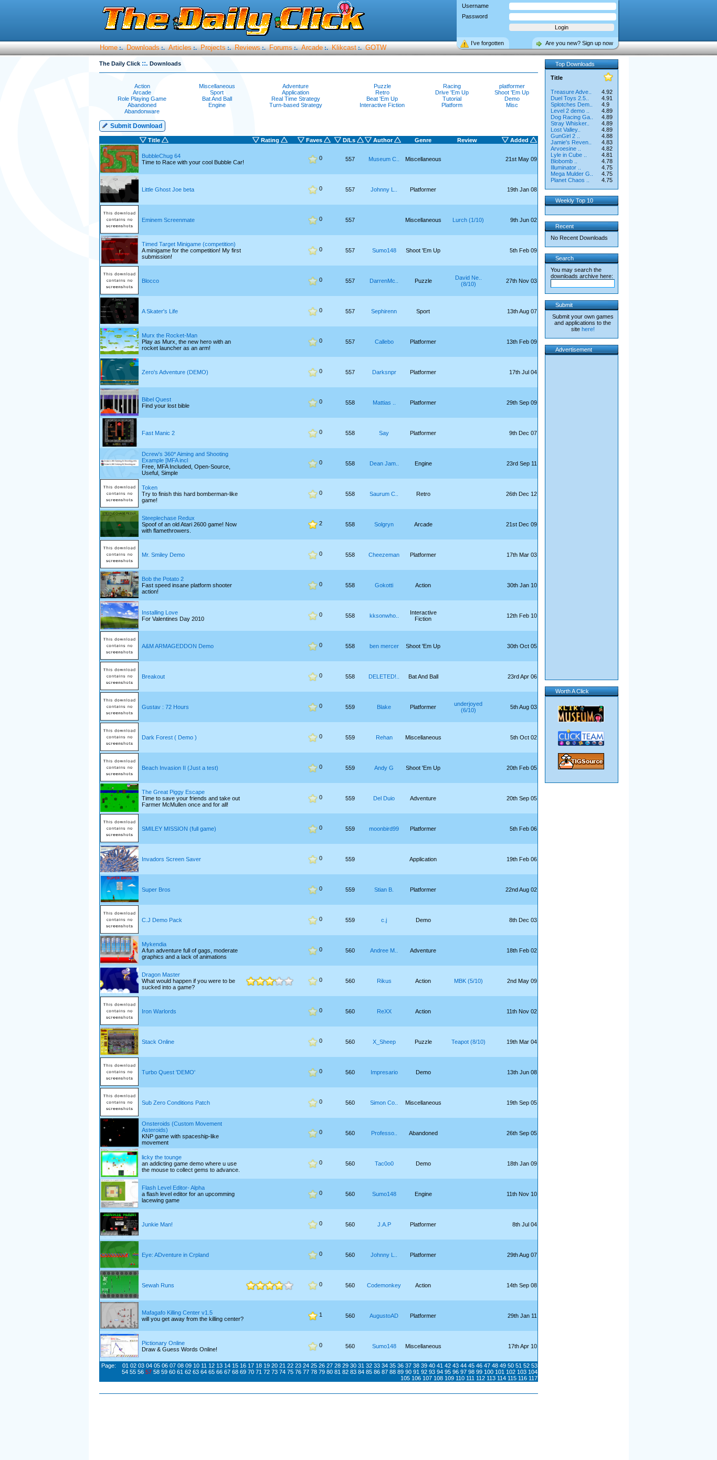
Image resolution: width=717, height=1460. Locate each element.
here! (588, 329)
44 (463, 1365)
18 (259, 1365)
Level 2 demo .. (570, 111)
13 (219, 1365)
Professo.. (384, 1133)
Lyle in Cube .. (569, 155)
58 (156, 1372)
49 (503, 1365)
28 (337, 1365)
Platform (451, 105)
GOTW (375, 47)
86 (377, 1372)
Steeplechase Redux (168, 518)
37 (408, 1365)
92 (424, 1372)
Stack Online (158, 1042)
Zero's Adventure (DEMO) (175, 372)
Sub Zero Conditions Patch (176, 1102)
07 (173, 1365)
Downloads (143, 47)
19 (266, 1365)
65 (211, 1372)
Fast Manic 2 (158, 433)
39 (424, 1365)
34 (385, 1365)
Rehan (384, 737)
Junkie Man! (157, 1224)
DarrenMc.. (384, 281)
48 (495, 1365)
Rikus (384, 981)
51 (518, 1365)
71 (259, 1372)
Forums (280, 47)
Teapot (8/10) (468, 1042)
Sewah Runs (158, 1285)
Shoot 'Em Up (511, 92)
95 (448, 1372)
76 (298, 1372)
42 (448, 1365)
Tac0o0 (384, 1163)
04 (149, 1365)
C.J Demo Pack (162, 920)
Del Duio (384, 798)
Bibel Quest (156, 399)
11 (204, 1365)
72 (266, 1372)
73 (274, 1372)
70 (251, 1372)
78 (314, 1372)
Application (295, 92)
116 (522, 1378)
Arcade (312, 47)
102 (510, 1372)
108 (438, 1378)
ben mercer (384, 646)
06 (165, 1365)
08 (180, 1365)
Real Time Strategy (295, 99)
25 (314, 1365)
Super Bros (156, 889)
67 (227, 1372)
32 (369, 1365)
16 (243, 1365)
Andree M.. (384, 950)
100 (488, 1372)
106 (416, 1378)
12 (211, 1365)
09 (188, 1365)
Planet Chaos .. (570, 180)
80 (329, 1372)
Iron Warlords (159, 1011)
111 (470, 1378)
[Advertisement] (321, 1427)
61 (180, 1372)
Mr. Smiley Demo (163, 555)
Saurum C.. (384, 494)
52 (526, 1365)
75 (290, 1372)
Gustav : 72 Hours (165, 707)
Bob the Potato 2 (163, 579)
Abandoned (142, 105)
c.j (384, 920)
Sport (217, 92)
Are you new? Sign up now (579, 43)
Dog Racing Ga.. (572, 117)
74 (282, 1372)
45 (471, 1365)
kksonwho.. (384, 615)
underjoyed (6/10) (468, 707)
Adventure (295, 86)
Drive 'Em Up (452, 92)
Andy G (384, 768)
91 (416, 1372)
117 (533, 1378)
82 (345, 1372)
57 (148, 1372)
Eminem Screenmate (168, 220)
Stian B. (384, 889)
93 (432, 1372)
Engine (217, 105)
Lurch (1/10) (468, 220)
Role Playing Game (142, 99)
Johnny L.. (384, 189)
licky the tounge (162, 1157)
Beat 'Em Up (382, 99)
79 (322, 1372)
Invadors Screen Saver (171, 859)
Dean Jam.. (384, 463)
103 (521, 1372)
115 (512, 1378)
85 (369, 1372)
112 (480, 1378)
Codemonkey (384, 1285)
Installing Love (160, 612)
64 (204, 1372)
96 (455, 1372)
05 (157, 1365)
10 (196, 1365)
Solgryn (384, 524)
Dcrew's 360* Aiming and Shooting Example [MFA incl (185, 457)
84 (361, 1372)
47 (487, 1365)
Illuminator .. (566, 167)
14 (227, 1365)
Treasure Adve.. (571, 92)
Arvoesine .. (566, 148)
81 (337, 1372)
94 (440, 1372)
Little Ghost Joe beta (168, 189)
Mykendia (154, 944)
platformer (512, 86)
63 (196, 1372)
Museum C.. (383, 159)
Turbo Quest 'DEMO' (168, 1072)
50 (511, 1365)
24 (306, 1365)
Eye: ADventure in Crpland (175, 1255)
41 (440, 1365)
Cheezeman (383, 555)
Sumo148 (384, 250)
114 (501, 1378)
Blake (384, 707)
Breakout (153, 676)
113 (491, 1378)
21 (282, 1365)
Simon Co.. (384, 1102)
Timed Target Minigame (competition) (189, 244)
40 (432, 1365)
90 (408, 1372)
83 (353, 1372)
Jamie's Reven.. (571, 142)
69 (243, 1372)
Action (142, 86)
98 (471, 1372)
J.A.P (384, 1224)
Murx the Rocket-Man (169, 335)
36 (400, 1365)
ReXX (384, 1011)
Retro (382, 92)
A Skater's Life (160, 311)
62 (188, 1372)
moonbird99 (384, 829)
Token (149, 487)
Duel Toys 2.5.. (570, 98)
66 (219, 1372)
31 (361, 1365)
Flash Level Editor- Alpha (173, 1187)
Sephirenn (384, 311)
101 (499, 1372)
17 (251, 1365)
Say (384, 433)
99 (479, 1372)
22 (290, 1365)
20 (274, 1365)
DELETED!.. (383, 676)
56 (141, 1372)
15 (235, 1365)
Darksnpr (384, 372)
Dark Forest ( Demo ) (169, 737)
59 (164, 1372)
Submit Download (135, 126)
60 (172, 1372)
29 (345, 1365)
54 (125, 1372)
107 (427, 1378)
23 (298, 1365)
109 (449, 1378)
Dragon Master (161, 974)
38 (416, 1365)
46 (479, 1365)
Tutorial (451, 99)
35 (392, 1365)
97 (463, 1372)
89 (400, 1372)
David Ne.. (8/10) (468, 280)
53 (534, 1365)
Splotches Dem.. (572, 104)
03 (141, 1365)
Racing (452, 86)
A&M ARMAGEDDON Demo (178, 646)
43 (455, 1365)
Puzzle (382, 86)
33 (377, 1365)
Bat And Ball (217, 99)
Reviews (247, 47)
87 (385, 1372)
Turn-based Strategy (295, 105)
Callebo (384, 341)
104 (532, 1372)
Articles (180, 47)
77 (306, 1372)
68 (235, 1372)
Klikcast (344, 47)
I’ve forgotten (487, 43)
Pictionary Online (163, 1343)
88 (392, 1372)
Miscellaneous (217, 86)
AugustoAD (384, 1316)
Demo (512, 99)
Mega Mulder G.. (572, 174)
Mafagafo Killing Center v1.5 (177, 1312)
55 (133, 1372)
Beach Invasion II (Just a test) (180, 768)
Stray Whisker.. (570, 123)
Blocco (150, 281)
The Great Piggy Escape (173, 792)
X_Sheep (384, 1042)
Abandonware (142, 111)
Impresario (384, 1072)
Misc (512, 105)
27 (329, 1365)
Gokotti (384, 585)
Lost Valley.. (566, 129)
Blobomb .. (564, 161)
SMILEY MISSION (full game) (179, 829)
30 (353, 1365)
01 (125, 1365)
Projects (213, 47)
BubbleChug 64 (161, 156)
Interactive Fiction (382, 105)
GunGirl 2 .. (565, 136)
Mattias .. (384, 402)
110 (460, 1378)
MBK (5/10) (468, 981)
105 (405, 1378)
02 (133, 1365)
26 (322, 1365)
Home (109, 47)
